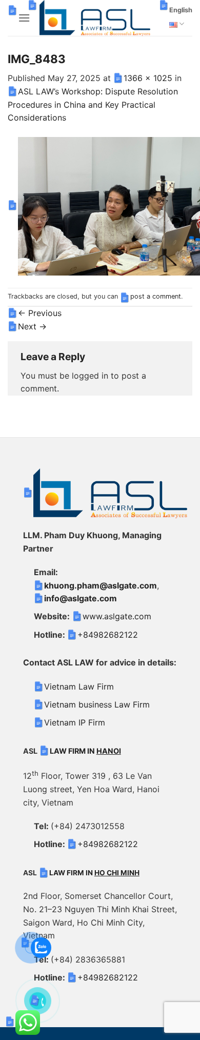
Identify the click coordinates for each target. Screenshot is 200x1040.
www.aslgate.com (117, 616)
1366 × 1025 (148, 78)
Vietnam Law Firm (79, 686)
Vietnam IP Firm (74, 722)
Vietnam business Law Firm (97, 704)
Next (32, 326)
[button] (24, 17)
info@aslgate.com (80, 598)
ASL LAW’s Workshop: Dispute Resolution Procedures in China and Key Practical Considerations (93, 104)
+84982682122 (107, 635)
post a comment (155, 296)
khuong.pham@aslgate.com (100, 585)
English (180, 10)
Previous (40, 313)
